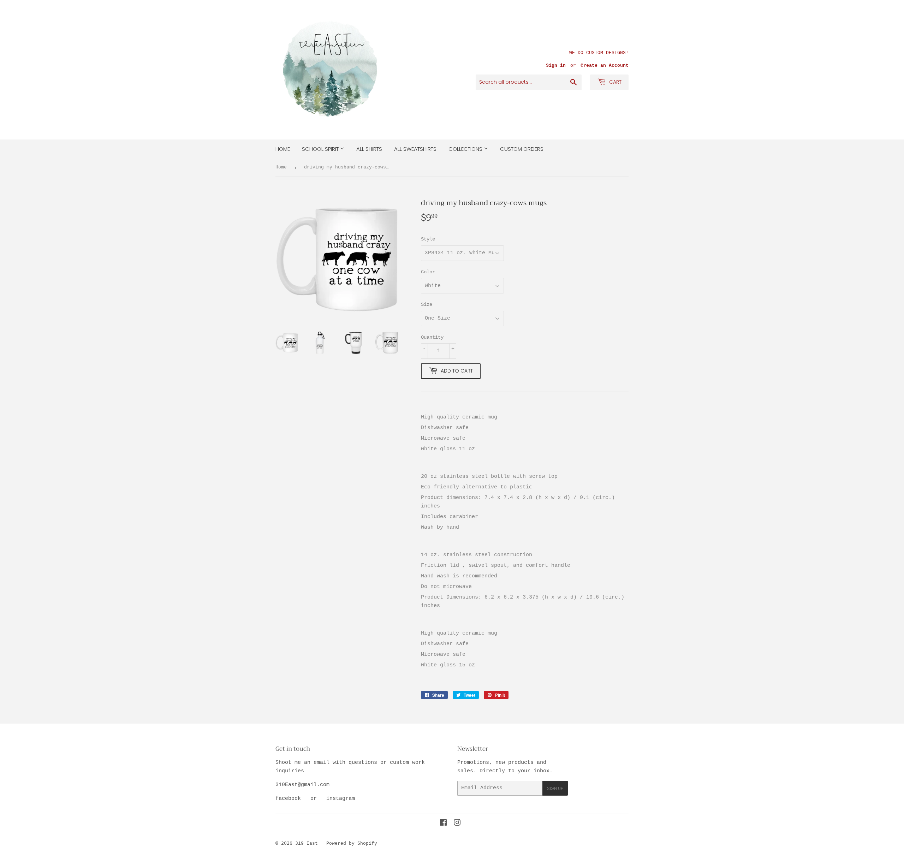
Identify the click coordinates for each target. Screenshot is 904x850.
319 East (306, 843)
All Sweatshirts (415, 149)
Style (428, 239)
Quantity (432, 337)
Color (428, 272)
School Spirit (321, 149)
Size (426, 304)
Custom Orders (521, 149)
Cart (615, 81)
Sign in (556, 65)
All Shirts (369, 149)
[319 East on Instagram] (457, 824)
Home (282, 149)
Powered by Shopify (351, 843)
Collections (466, 149)
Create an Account (605, 65)
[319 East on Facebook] (443, 824)
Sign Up (555, 788)
